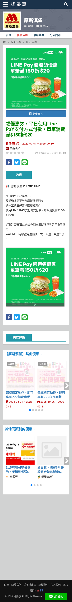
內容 (19, 175)
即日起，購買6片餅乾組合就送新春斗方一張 (51, 472)
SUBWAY (47, 476)
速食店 (43, 26)
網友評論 (19, 337)
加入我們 (56, 584)
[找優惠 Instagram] (38, 590)
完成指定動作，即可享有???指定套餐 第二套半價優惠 (51, 397)
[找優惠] (4, 42)
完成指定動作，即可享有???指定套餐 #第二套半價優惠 (19, 397)
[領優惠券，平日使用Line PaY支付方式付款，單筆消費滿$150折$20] (36, 78)
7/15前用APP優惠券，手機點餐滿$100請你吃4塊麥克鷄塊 (20, 472)
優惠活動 (22, 35)
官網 (30, 26)
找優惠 (17, 596)
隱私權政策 (30, 584)
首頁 (8, 35)
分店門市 (55, 35)
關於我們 (16, 584)
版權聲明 (43, 584)
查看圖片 (37, 114)
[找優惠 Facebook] (41, 590)
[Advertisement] (36, 536)
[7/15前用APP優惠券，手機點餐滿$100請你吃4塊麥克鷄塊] (20, 450)
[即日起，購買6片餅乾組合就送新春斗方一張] (51, 450)
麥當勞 (13, 476)
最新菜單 (38, 35)
